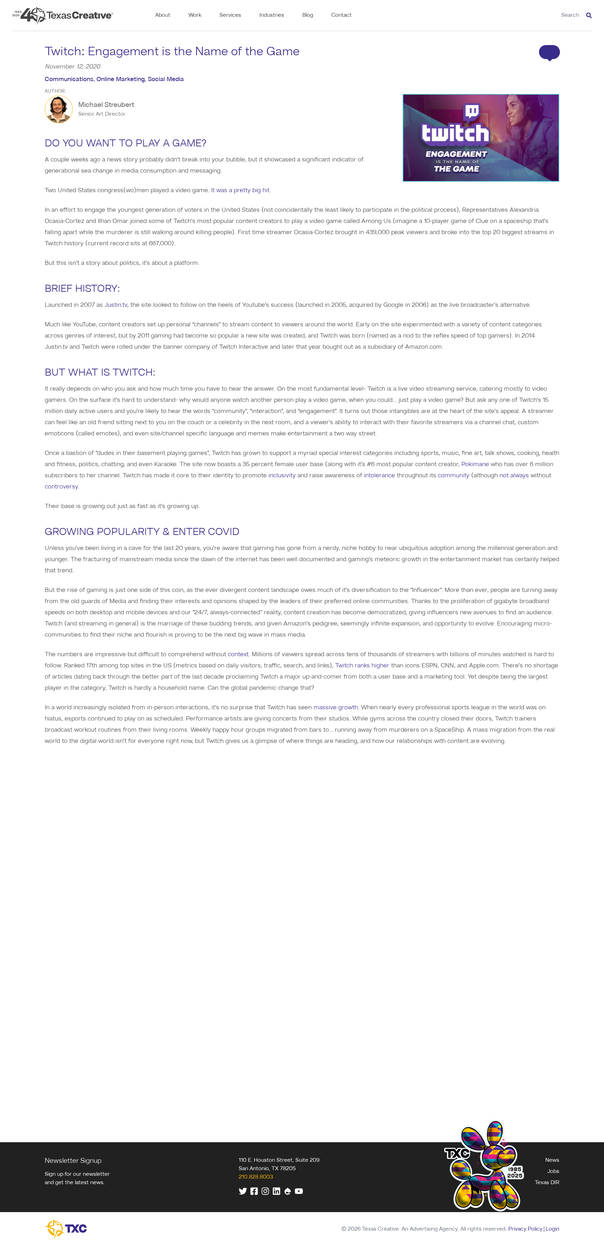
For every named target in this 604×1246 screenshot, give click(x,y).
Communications (69, 79)
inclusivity (282, 475)
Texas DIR (547, 1183)
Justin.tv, (117, 305)
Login (552, 1229)
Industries (271, 15)
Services (230, 15)
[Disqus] (302, 839)
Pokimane (475, 464)
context (238, 654)
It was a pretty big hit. (241, 190)
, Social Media (164, 79)
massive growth (336, 707)
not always (514, 475)
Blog (307, 15)
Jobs (553, 1171)
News (552, 1160)
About (162, 15)
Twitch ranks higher (362, 665)
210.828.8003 (256, 1177)
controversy (61, 487)
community (453, 475)
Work (194, 15)
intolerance (379, 475)
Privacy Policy (525, 1229)
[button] (549, 52)
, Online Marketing (119, 79)
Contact (341, 15)
